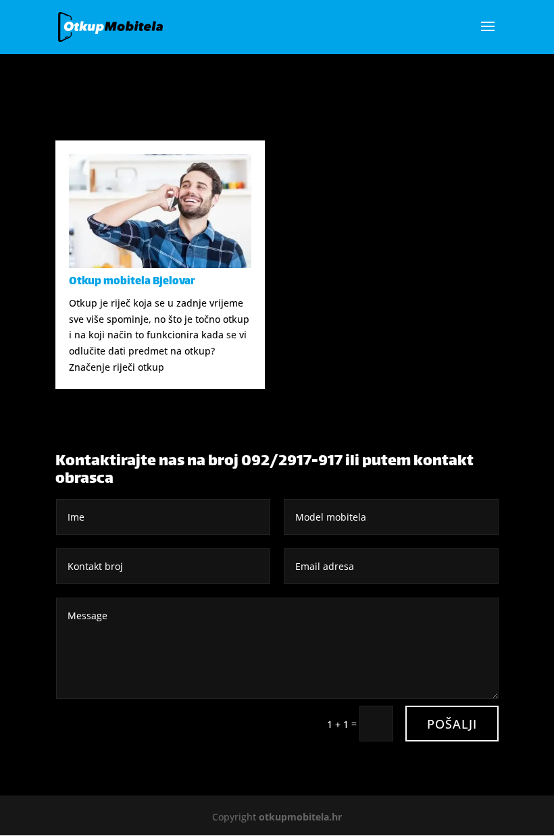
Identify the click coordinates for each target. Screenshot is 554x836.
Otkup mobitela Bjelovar (132, 282)
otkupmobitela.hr (300, 816)
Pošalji (452, 724)
